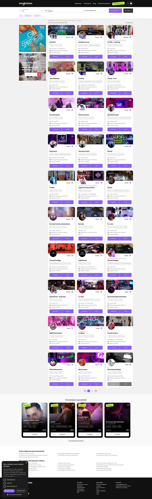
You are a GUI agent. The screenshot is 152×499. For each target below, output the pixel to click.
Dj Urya (81, 224)
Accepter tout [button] (9, 491)
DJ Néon (81, 333)
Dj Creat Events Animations (59, 224)
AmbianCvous (83, 42)
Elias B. (110, 151)
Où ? (48, 9)
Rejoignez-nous (118, 3)
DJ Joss (110, 224)
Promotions (87, 3)
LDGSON (52, 42)
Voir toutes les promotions (76, 441)
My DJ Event (82, 369)
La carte (127, 10)
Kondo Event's (112, 333)
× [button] (26, 463)
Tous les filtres (115, 10)
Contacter (55, 57)
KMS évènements (55, 369)
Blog (94, 3)
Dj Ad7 (109, 188)
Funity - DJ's (112, 79)
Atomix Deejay (112, 260)
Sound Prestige (55, 260)
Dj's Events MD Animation (116, 297)
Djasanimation (113, 115)
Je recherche (25, 9)
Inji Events (53, 151)
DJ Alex (81, 297)
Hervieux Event (83, 151)
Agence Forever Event (86, 188)
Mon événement (91, 10)
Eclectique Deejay (114, 369)
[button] (15, 494)
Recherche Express (104, 3)
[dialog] (15, 479)
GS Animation (54, 115)
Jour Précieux (54, 79)
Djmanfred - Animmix (57, 297)
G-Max (52, 188)
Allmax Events (83, 115)
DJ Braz (81, 79)
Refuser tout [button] (21, 491)
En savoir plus (17, 476)
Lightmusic (82, 260)
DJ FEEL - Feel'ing (113, 42)
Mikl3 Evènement (55, 333)
